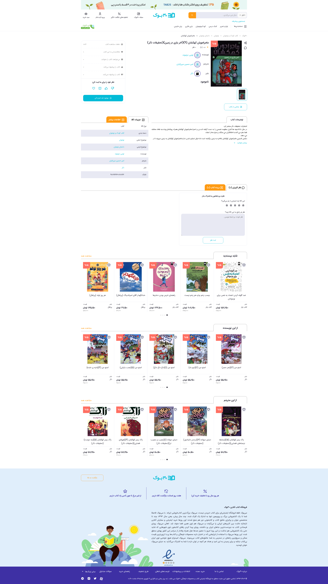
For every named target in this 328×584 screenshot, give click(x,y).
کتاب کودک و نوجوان (230, 35)
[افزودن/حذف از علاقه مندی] (244, 265)
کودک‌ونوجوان (201, 26)
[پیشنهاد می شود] (106, 88)
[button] (84, 289)
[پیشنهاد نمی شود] (112, 88)
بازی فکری (189, 26)
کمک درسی (213, 26)
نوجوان (216, 35)
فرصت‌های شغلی (162, 571)
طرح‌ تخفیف (143, 571)
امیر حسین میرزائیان (185, 64)
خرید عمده (200, 571)
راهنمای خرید (124, 571)
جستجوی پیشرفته (238, 21)
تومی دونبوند (187, 55)
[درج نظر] (245, 48)
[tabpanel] (114, 150)
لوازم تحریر (224, 26)
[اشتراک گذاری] (245, 43)
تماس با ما (219, 571)
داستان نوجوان (204, 35)
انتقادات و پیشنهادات (181, 571)
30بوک (244, 35)
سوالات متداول (105, 571)
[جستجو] (192, 15)
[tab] (138, 119)
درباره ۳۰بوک (242, 571)
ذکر (192, 73)
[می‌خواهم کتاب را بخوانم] (100, 88)
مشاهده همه (86, 256)
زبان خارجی (178, 26)
